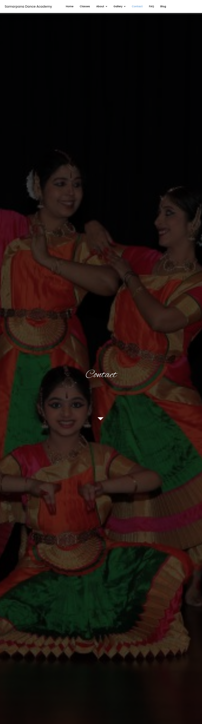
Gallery (117, 6)
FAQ (151, 6)
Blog (163, 6)
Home (69, 6)
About (100, 6)
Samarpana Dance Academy (28, 6)
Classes (85, 6)
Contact (137, 6)
